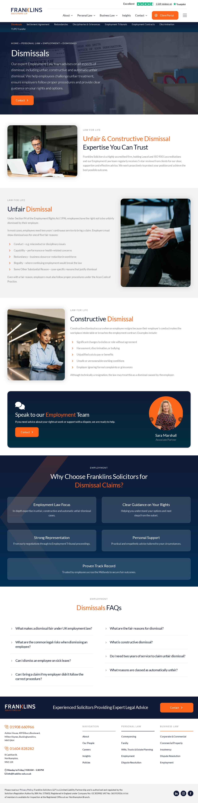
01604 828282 (21, 748)
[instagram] (183, 793)
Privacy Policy (26, 789)
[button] (151, 419)
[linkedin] (176, 793)
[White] (20, 705)
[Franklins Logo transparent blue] (26, 9)
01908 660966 (21, 727)
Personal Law (30, 43)
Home (15, 43)
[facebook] (190, 793)
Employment (51, 43)
